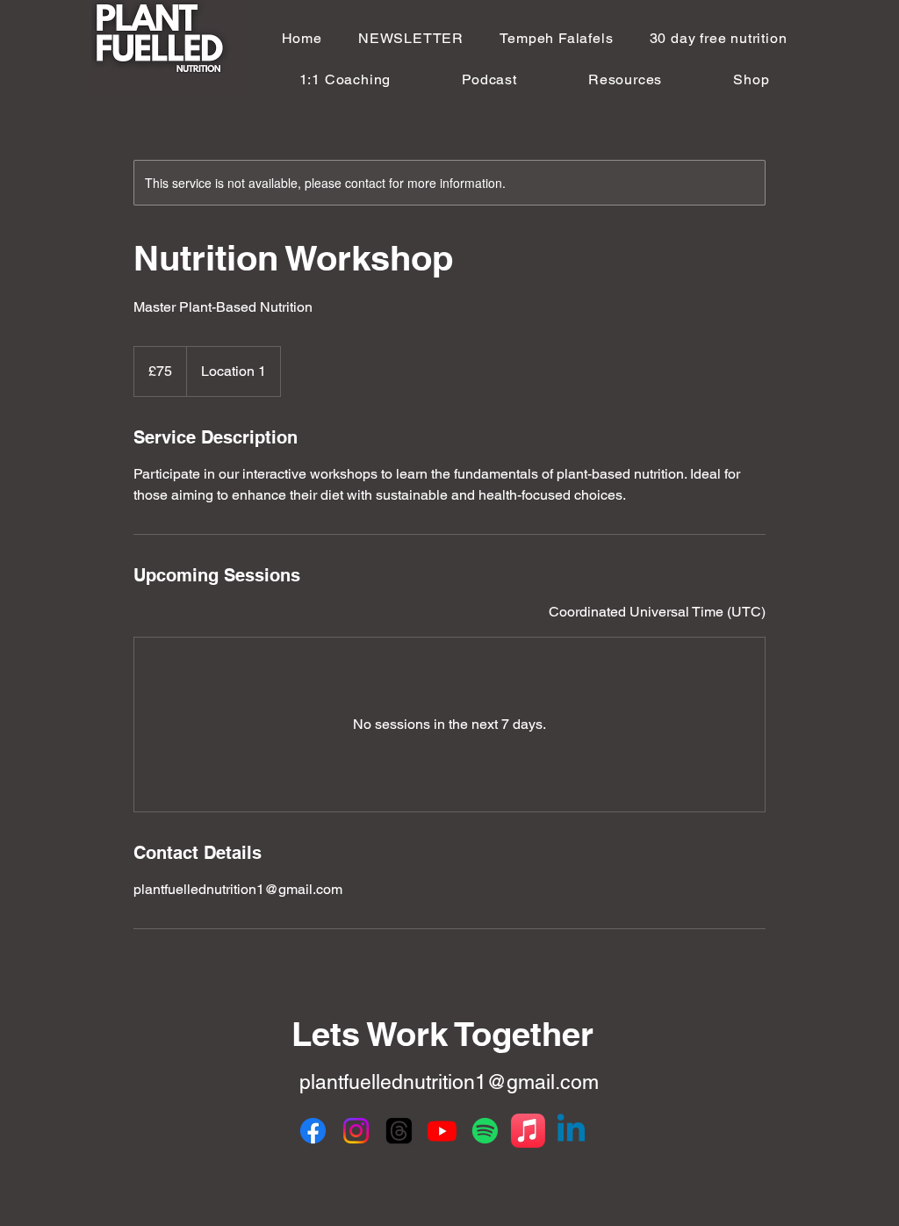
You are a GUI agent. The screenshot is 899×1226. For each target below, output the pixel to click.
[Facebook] (313, 1131)
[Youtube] (442, 1131)
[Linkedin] (571, 1131)
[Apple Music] (528, 1131)
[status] (657, 612)
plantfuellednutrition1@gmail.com (449, 1082)
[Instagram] (356, 1131)
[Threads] (399, 1131)
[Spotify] (485, 1131)
